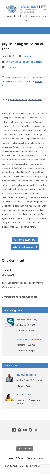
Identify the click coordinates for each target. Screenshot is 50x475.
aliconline (28, 56)
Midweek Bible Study (26, 320)
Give (41, 458)
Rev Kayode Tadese (26, 375)
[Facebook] (14, 429)
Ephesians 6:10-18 (17, 99)
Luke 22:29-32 (35, 99)
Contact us (31, 458)
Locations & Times (15, 458)
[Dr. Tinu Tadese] (9, 399)
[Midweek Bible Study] (9, 324)
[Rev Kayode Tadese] (9, 380)
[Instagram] (19, 429)
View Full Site (24, 449)
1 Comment (12, 67)
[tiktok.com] (30, 429)
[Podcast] (36, 429)
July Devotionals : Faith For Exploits (24, 62)
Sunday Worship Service (28, 339)
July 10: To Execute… (24, 247)
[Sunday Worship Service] (9, 344)
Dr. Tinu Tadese (24, 394)
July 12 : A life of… (26, 240)
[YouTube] (25, 429)
